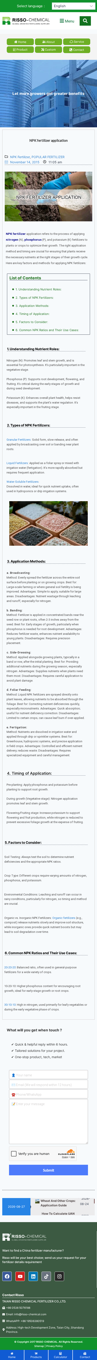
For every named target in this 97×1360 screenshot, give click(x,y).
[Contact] (85, 1355)
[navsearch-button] (85, 21)
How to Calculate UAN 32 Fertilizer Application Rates (59, 1214)
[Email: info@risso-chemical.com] (48, 1314)
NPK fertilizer (16, 234)
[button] (66, 21)
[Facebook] (7, 1276)
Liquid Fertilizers (17, 463)
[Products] (36, 1355)
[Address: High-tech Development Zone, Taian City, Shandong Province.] (48, 1329)
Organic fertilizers (63, 918)
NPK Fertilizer (20, 157)
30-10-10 (10, 1004)
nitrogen (12, 239)
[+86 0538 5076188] (48, 1307)
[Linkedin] (33, 1276)
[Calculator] (60, 1355)
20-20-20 (10, 967)
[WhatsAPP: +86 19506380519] (48, 1321)
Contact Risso (13, 1295)
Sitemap (39, 1346)
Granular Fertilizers (19, 439)
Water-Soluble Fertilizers (23, 481)
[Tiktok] (46, 1276)
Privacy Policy (54, 1346)
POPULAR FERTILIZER (48, 157)
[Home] (12, 1355)
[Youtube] (20, 1276)
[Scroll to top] (91, 1354)
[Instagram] (59, 1276)
